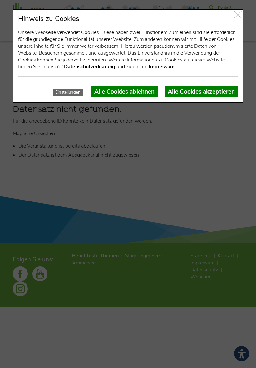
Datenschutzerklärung (89, 66)
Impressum (162, 66)
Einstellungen (68, 92)
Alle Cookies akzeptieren (201, 92)
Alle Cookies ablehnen (124, 92)
